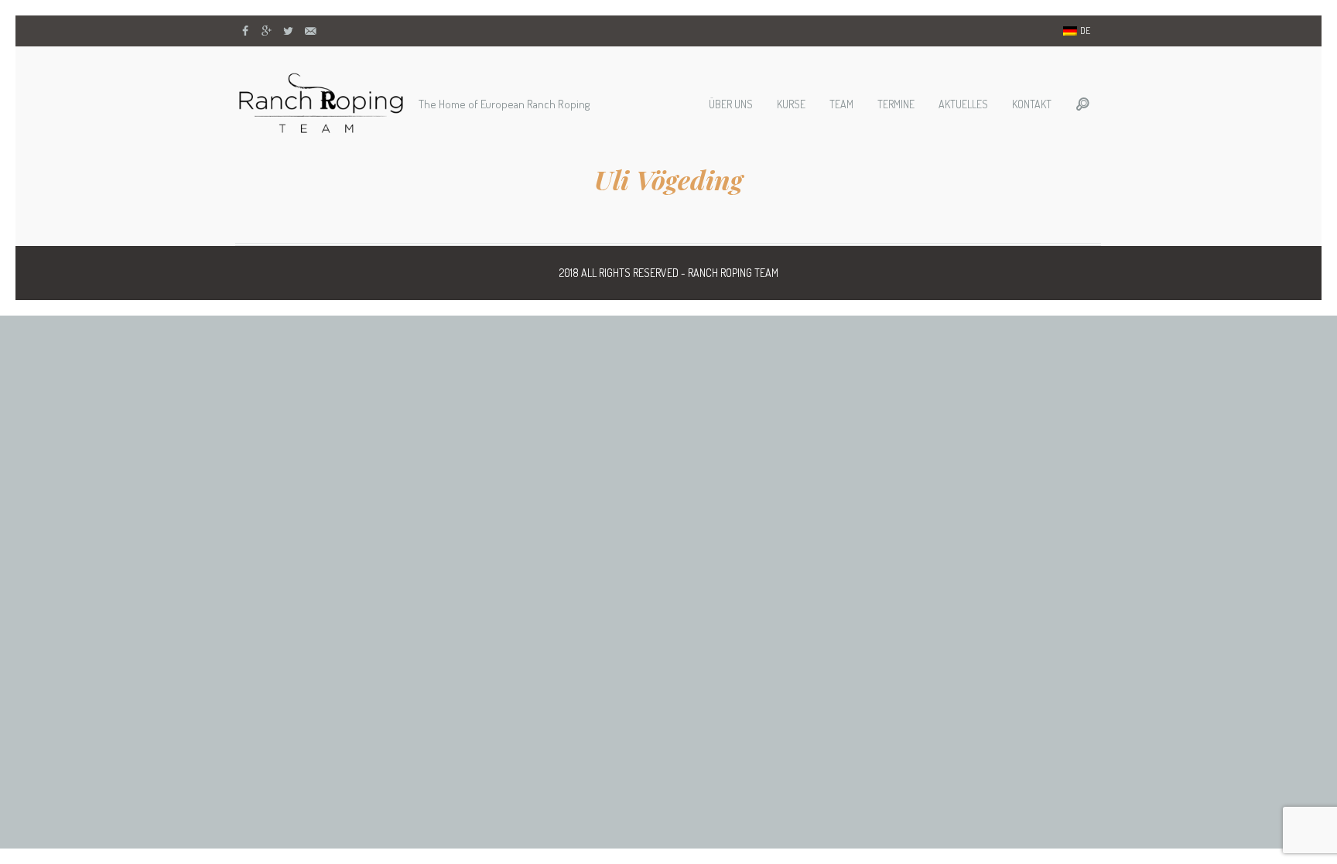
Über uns (731, 104)
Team (841, 104)
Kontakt (1031, 104)
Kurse (791, 104)
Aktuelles (963, 104)
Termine (896, 104)
